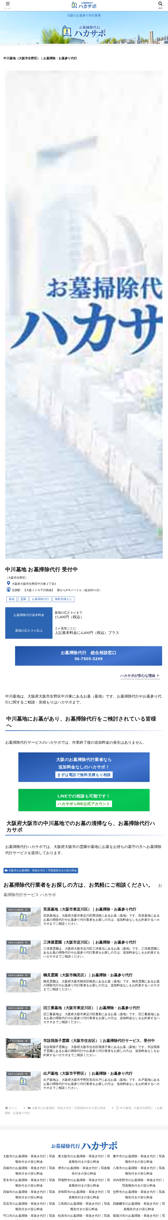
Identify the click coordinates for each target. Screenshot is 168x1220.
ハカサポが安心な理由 (137, 675)
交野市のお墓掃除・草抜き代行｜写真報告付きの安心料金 (139, 1194)
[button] (155, 801)
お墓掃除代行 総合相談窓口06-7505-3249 (89, 655)
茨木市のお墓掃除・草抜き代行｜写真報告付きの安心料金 (29, 1182)
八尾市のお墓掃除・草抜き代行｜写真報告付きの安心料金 (139, 1170)
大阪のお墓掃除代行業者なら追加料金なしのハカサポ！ (84, 767)
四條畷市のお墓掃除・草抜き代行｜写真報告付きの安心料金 (139, 1206)
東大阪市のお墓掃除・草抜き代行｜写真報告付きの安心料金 (84, 1159)
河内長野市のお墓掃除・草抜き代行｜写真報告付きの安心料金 (139, 1182)
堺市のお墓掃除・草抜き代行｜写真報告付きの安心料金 (84, 1170)
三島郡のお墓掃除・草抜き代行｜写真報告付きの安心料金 (84, 1206)
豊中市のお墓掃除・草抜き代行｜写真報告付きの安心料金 (139, 1159)
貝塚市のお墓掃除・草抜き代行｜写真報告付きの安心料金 (29, 1194)
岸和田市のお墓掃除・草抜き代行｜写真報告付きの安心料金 (84, 1194)
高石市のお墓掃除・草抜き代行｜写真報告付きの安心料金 (29, 1206)
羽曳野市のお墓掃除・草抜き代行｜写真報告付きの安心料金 (84, 1182)
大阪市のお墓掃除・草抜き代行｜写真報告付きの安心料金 (43, 870)
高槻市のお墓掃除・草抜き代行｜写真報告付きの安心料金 (29, 1170)
